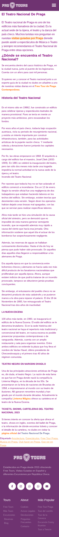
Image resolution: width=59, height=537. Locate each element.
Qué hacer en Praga (29, 441)
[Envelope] (46, 486)
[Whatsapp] (29, 486)
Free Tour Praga (49, 438)
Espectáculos (32, 438)
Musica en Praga (9, 441)
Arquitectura (18, 438)
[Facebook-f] (12, 486)
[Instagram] (21, 486)
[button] (53, 5)
